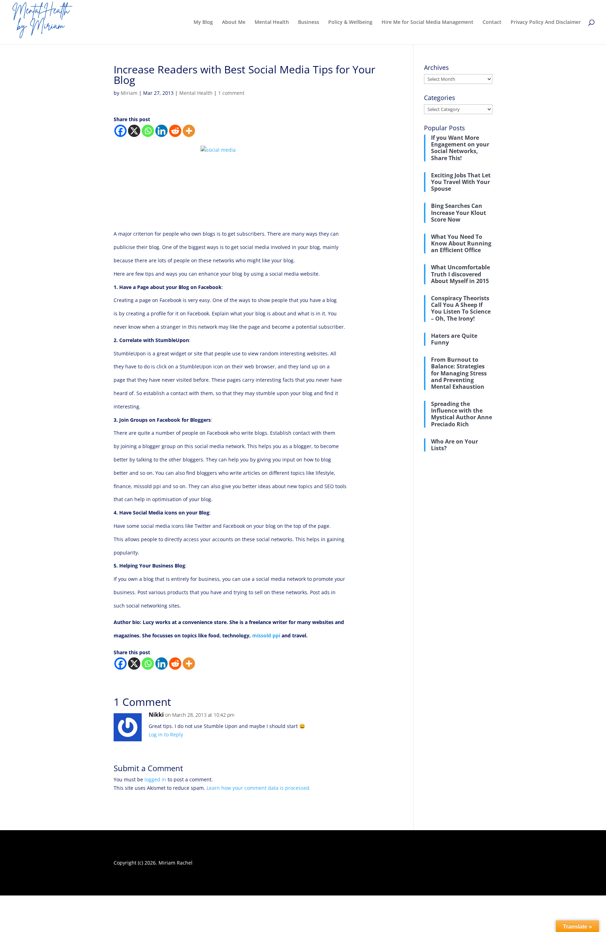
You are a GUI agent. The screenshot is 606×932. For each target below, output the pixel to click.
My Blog (203, 22)
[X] (134, 131)
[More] (189, 131)
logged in (155, 779)
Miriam (129, 93)
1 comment (231, 93)
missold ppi (266, 635)
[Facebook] (120, 131)
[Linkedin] (161, 131)
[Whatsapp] (148, 131)
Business (308, 22)
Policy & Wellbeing (350, 22)
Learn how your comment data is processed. (259, 788)
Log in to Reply (166, 734)
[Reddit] (175, 131)
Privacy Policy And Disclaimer (546, 22)
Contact (492, 22)
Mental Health (272, 22)
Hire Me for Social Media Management (427, 22)
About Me (233, 22)
